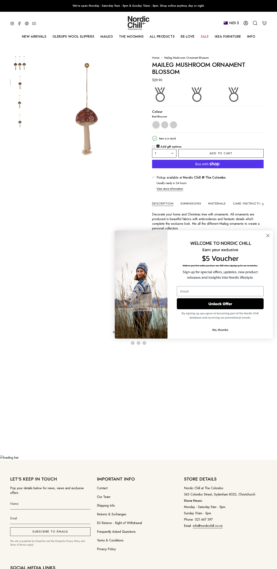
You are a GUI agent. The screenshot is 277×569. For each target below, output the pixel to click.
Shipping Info (106, 505)
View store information (170, 189)
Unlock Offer (220, 304)
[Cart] (264, 23)
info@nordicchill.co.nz (208, 525)
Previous (31, 109)
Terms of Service (18, 545)
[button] (106, 37)
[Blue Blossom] (144, 343)
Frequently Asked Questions (116, 531)
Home (155, 58)
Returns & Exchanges (111, 514)
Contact (102, 488)
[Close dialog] (267, 235)
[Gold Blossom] (138, 343)
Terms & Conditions (110, 540)
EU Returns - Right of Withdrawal (119, 523)
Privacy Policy (73, 541)
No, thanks (220, 329)
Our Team (103, 496)
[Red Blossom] (132, 343)
